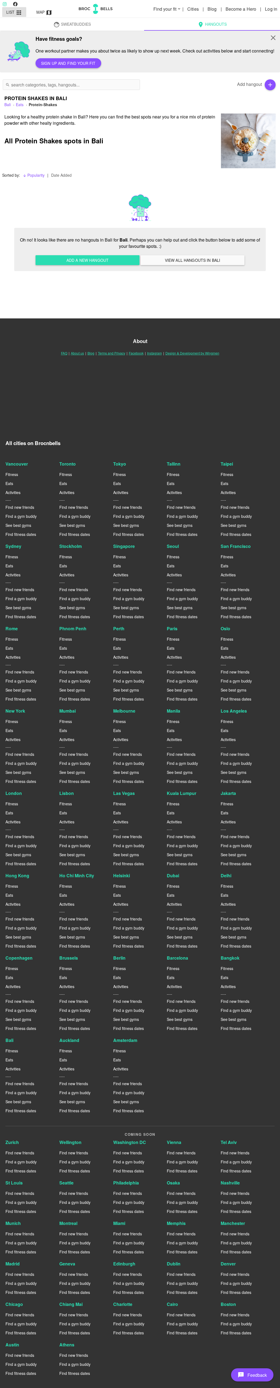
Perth (118, 628)
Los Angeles (234, 711)
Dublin (173, 1264)
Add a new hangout (87, 260)
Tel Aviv (229, 1142)
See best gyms (18, 525)
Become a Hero (241, 9)
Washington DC (129, 1142)
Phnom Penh (72, 628)
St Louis (14, 1183)
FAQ (64, 353)
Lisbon (66, 793)
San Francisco (236, 546)
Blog (213, 9)
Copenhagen (19, 958)
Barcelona (177, 958)
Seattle (66, 1183)
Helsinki (121, 875)
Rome (11, 628)
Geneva (67, 1264)
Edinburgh (124, 1264)
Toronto (67, 464)
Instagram (154, 353)
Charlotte (122, 1304)
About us (77, 353)
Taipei (227, 464)
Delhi (226, 875)
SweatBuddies (72, 24)
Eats (20, 104)
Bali (9, 1040)
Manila (173, 711)
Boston (228, 1304)
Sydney (13, 546)
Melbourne (124, 711)
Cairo (172, 1304)
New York (15, 711)
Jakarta (228, 793)
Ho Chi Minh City (76, 875)
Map (44, 12)
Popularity (34, 175)
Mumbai (67, 711)
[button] (252, 1374)
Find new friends (19, 507)
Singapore (124, 546)
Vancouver (16, 464)
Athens (66, 1344)
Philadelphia (126, 1183)
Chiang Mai (71, 1304)
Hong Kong (17, 875)
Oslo (225, 628)
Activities (13, 492)
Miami (119, 1223)
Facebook (136, 353)
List (14, 12)
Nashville (230, 1183)
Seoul (173, 546)
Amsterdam (125, 1040)
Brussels (68, 958)
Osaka (173, 1183)
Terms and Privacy (111, 353)
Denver (228, 1264)
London (13, 793)
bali (7, 104)
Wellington (70, 1142)
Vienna (174, 1142)
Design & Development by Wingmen (192, 353)
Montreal (68, 1223)
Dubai (173, 875)
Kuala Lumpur (181, 793)
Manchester (233, 1223)
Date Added (61, 175)
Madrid (12, 1264)
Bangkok (230, 958)
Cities (193, 9)
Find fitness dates (20, 534)
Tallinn (173, 464)
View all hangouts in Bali (192, 260)
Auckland (69, 1040)
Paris (172, 628)
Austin (12, 1344)
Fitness (11, 474)
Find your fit (167, 9)
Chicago (14, 1304)
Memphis (176, 1223)
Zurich (12, 1142)
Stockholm (70, 546)
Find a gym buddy (21, 516)
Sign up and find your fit (68, 63)
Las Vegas (124, 793)
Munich (13, 1223)
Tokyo (119, 464)
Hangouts (212, 24)
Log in (271, 9)
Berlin (119, 958)
